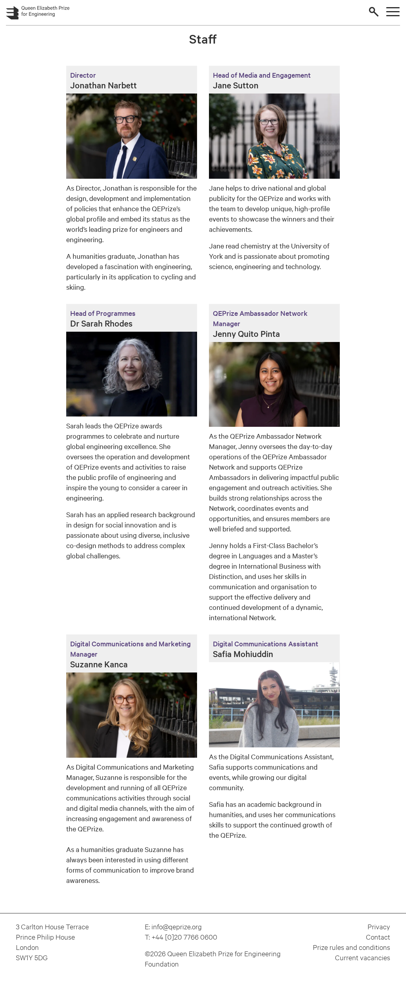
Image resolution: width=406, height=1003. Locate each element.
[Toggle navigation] (393, 12)
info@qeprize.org (176, 926)
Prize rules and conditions (351, 946)
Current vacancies (362, 957)
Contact (378, 936)
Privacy (379, 926)
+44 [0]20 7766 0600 (184, 936)
